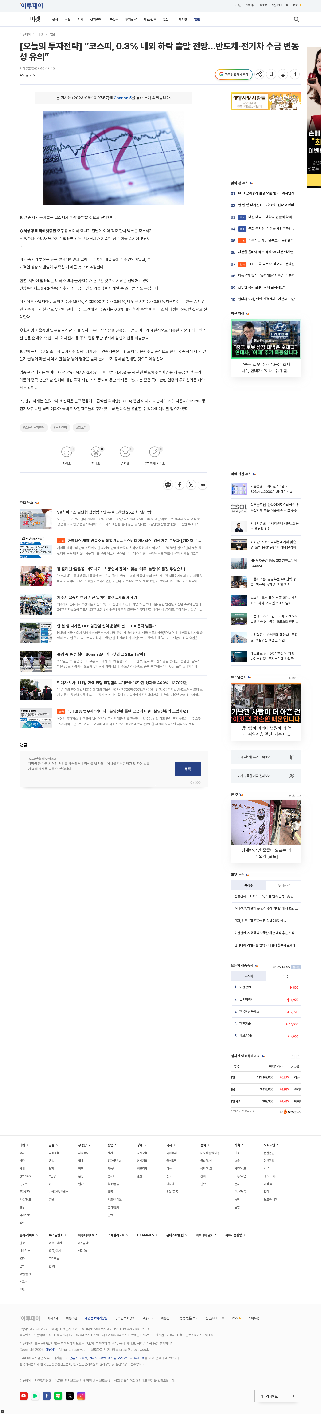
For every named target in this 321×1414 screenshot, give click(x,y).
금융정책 (54, 1153)
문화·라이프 (27, 1235)
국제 (169, 1145)
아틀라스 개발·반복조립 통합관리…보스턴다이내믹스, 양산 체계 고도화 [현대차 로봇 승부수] (136, 540)
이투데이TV (86, 1235)
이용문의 (166, 1318)
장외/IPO (96, 19)
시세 (80, 19)
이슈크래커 (55, 1243)
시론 (266, 1168)
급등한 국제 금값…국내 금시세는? (261, 287)
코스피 (248, 976)
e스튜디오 (84, 1243)
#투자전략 (60, 427)
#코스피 (81, 427)
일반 (197, 19)
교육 (237, 1161)
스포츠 (23, 1282)
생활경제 (142, 1168)
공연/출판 (25, 1274)
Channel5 (123, 97)
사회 (237, 1145)
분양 (80, 1176)
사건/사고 (240, 1168)
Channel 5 (145, 1235)
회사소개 (53, 1318)
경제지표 (142, 1161)
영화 (22, 1258)
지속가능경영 (233, 1235)
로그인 (237, 5)
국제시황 (181, 19)
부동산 (82, 1145)
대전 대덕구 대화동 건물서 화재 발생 (269, 217)
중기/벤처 (113, 1207)
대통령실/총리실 (210, 1153)
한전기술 (245, 1023)
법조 (237, 1153)
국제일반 (171, 1161)
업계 (80, 1161)
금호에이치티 (247, 999)
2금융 (52, 1176)
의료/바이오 (115, 1199)
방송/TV (25, 1251)
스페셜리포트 (116, 1235)
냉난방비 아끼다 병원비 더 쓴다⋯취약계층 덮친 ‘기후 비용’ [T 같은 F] (266, 734)
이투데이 (25, 34)
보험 (51, 1168)
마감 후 (268, 1184)
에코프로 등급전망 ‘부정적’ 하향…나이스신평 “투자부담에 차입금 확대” (274, 659)
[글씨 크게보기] (295, 74)
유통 (110, 1192)
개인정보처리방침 (96, 1318)
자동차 (111, 1168)
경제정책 (142, 1153)
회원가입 (250, 5)
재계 (110, 1153)
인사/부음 (240, 1192)
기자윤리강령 (97, 1358)
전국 (237, 1184)
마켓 (35, 19)
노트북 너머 (271, 1199)
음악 (22, 1266)
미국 (169, 1168)
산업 (110, 1145)
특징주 (114, 19)
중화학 (111, 1176)
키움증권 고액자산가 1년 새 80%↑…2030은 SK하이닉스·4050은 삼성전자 (272, 491)
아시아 (170, 1184)
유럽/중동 (172, 1192)
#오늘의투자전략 (34, 427)
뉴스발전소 (56, 1235)
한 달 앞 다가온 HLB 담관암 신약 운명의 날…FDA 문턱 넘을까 (106, 626)
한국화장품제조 (249, 1011)
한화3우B (245, 1036)
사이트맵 (254, 1318)
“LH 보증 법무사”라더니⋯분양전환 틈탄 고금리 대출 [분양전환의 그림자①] (123, 711)
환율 (166, 19)
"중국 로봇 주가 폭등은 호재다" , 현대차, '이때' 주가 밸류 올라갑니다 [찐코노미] (266, 370)
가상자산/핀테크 (58, 1192)
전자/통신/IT (115, 1161)
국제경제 (171, 1153)
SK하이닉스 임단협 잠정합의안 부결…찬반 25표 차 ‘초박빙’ (104, 512)
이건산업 (245, 987)
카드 (51, 1184)
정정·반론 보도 (189, 1318)
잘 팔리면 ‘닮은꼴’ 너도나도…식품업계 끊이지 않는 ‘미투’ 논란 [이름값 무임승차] (121, 569)
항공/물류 (113, 1184)
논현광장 (269, 1161)
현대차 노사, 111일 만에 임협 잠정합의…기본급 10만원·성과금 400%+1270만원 (122, 682)
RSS (296, 5)
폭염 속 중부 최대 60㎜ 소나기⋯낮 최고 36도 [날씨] (101, 654)
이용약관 (71, 1318)
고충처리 (147, 1318)
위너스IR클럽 (175, 1235)
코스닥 (284, 976)
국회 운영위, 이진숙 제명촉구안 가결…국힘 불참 (277, 229)
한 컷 (52, 1266)
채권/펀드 (150, 19)
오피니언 (269, 1145)
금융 (52, 1145)
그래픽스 (54, 1258)
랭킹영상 (83, 1251)
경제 (140, 1145)
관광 (22, 1243)
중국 (169, 1176)
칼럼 (266, 1192)
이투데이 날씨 (204, 1235)
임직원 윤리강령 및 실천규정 (126, 1358)
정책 (80, 1168)
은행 (51, 1161)
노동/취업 (240, 1176)
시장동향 (83, 1153)
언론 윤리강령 (78, 1358)
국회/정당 (206, 1161)
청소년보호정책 (125, 1318)
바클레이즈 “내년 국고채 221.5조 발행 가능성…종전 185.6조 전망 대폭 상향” (275, 621)
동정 (237, 1199)
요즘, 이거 (55, 1251)
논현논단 (269, 1153)
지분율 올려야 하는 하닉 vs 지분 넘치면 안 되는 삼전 (274, 252)
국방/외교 (206, 1168)
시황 (67, 19)
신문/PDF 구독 (280, 5)
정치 (203, 1145)
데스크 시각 (271, 1176)
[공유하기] (259, 74)
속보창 (263, 5)
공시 (55, 19)
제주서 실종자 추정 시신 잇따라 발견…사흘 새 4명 (97, 597)
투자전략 (131, 19)
